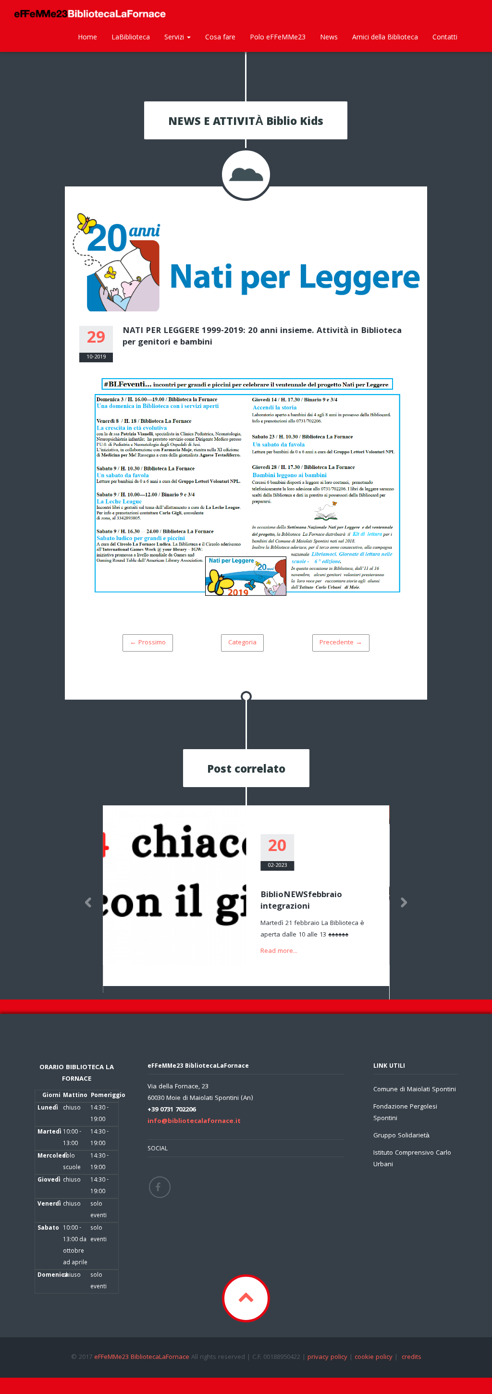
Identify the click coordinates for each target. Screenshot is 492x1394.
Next (403, 902)
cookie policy (374, 1357)
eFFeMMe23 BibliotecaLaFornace (142, 1357)
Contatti (444, 36)
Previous (88, 902)
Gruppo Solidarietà (401, 1136)
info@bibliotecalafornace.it (194, 1121)
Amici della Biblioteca (385, 36)
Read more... (278, 951)
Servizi (175, 36)
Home (87, 36)
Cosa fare (220, 36)
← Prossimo (148, 643)
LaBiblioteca (130, 36)
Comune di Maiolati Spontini (414, 1090)
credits (411, 1357)
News (329, 36)
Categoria (242, 643)
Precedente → (341, 643)
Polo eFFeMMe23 (278, 36)
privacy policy (327, 1357)
